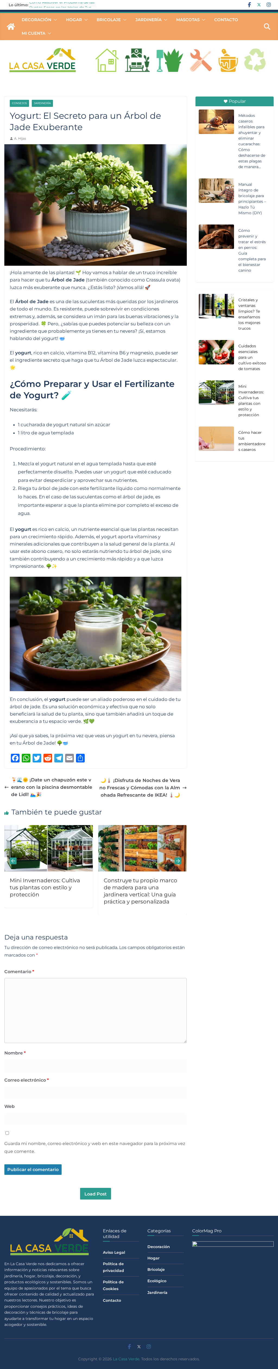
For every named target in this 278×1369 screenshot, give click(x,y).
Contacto (226, 19)
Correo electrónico (26, 1080)
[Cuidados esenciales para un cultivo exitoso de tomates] (157, 828)
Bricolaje (109, 19)
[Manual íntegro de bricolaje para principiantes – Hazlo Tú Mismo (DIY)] (216, 190)
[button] (54, 20)
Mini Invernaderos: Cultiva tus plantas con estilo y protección (251, 400)
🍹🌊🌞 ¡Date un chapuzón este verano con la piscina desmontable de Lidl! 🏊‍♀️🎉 (51, 787)
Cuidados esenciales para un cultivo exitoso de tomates (252, 357)
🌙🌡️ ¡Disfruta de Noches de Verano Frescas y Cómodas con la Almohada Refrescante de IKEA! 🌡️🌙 (139, 788)
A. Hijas (20, 138)
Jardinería (148, 19)
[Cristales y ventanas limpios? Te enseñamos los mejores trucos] (216, 315)
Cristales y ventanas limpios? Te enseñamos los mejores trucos (249, 314)
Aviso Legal (114, 1252)
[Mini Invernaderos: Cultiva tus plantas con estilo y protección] (216, 401)
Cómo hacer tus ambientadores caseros (251, 441)
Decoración (36, 19)
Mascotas (188, 19)
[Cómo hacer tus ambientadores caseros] (216, 442)
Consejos (19, 103)
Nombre (15, 1053)
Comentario (19, 971)
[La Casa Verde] (10, 26)
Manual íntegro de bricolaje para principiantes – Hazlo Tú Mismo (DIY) (252, 198)
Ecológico (156, 1280)
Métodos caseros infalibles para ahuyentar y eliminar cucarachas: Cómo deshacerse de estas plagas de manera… (251, 141)
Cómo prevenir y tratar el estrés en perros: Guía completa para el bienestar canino (252, 250)
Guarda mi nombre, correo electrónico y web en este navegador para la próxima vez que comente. (94, 1147)
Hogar (74, 19)
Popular (237, 101)
